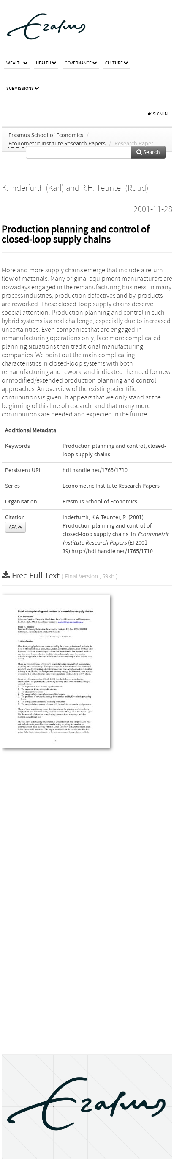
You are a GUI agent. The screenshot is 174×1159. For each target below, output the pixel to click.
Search (151, 152)
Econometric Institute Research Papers (57, 143)
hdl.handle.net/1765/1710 (95, 470)
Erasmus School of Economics (45, 135)
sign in (160, 114)
